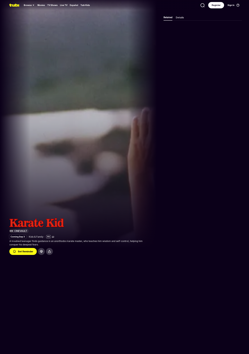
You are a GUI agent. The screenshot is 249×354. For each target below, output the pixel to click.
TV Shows (52, 5)
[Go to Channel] (41, 251)
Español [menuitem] (74, 5)
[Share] (49, 251)
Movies (41, 5)
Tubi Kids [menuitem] (85, 5)
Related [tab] (168, 17)
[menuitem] (29, 5)
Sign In (231, 5)
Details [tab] (180, 17)
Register (216, 5)
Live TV (63, 5)
